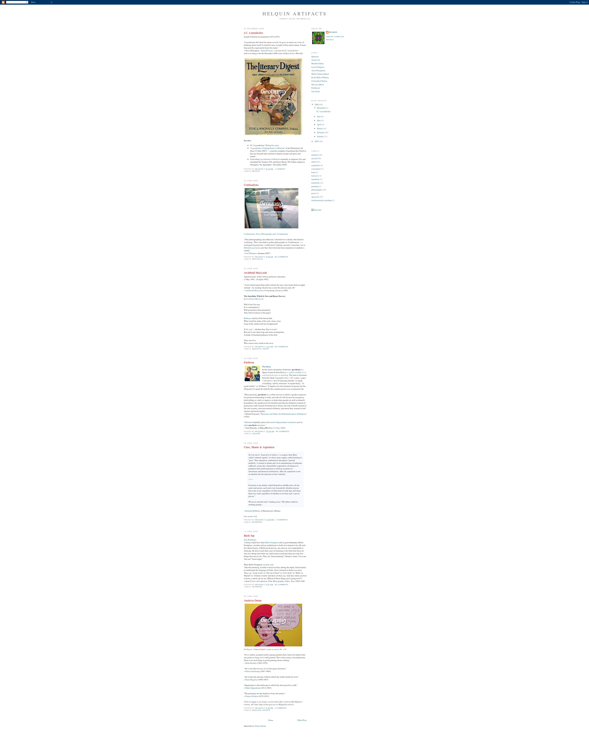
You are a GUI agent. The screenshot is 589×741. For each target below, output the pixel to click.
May (319, 120)
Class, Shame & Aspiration (259, 447)
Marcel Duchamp (252, 671)
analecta (256, 349)
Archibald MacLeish (255, 272)
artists (256, 171)
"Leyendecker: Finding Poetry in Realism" (267, 148)
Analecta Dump (252, 600)
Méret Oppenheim (252, 687)
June (319, 116)
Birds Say (249, 535)
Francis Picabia (251, 696)
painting (314, 186)
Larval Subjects (317, 67)
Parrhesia (249, 362)
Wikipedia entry (272, 145)
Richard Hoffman (252, 510)
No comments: (282, 257)
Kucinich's (271, 422)
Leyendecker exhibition (270, 159)
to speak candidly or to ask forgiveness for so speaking (284, 373)
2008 (317, 104)
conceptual (316, 168)
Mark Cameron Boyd (320, 73)
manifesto (315, 179)
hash (313, 172)
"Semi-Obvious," (267, 50)
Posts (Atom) (260, 726)
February (321, 132)
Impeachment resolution (286, 422)
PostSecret (315, 87)
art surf (314, 158)
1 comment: (280, 169)
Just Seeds (315, 91)
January (320, 136)
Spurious (315, 56)
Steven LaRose (317, 84)
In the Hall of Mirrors (320, 77)
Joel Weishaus (251, 253)
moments (261, 425)
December (321, 107)
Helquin (333, 32)
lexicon (256, 433)
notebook (257, 522)
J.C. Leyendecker (253, 33)
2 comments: (282, 520)
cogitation (315, 165)
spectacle (255, 247)
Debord (247, 247)
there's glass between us (294, 19)
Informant (249, 422)
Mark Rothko (251, 663)
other (246, 425)
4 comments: (281, 708)
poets (266, 349)
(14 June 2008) (279, 427)
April (319, 124)
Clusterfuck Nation (319, 81)
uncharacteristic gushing (321, 200)
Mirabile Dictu (317, 63)
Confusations (251, 185)
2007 (317, 141)
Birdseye (247, 318)
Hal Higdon (248, 649)
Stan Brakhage (250, 539)
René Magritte (251, 679)
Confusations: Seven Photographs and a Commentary (266, 234)
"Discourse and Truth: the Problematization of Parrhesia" (283, 414)
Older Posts (302, 720)
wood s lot (252, 516)
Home (270, 720)
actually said (268, 564)
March (320, 128)
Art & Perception (318, 70)
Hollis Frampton (271, 542)
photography (316, 189)
